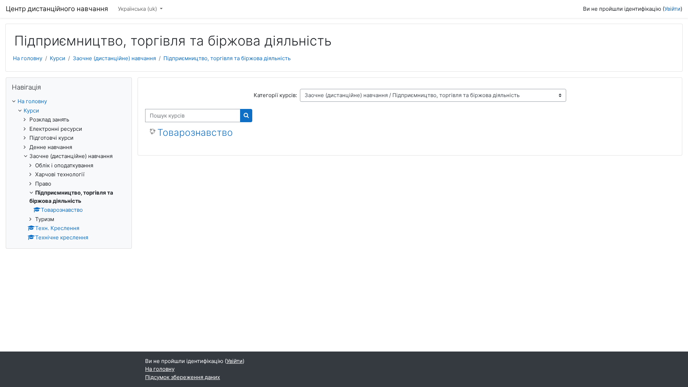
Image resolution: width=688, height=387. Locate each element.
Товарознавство (195, 132)
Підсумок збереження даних (182, 377)
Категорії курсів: (275, 95)
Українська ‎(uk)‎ (138, 8)
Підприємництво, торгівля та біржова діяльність (227, 58)
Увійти (672, 8)
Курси (57, 58)
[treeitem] (69, 169)
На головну (27, 58)
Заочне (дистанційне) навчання (114, 58)
